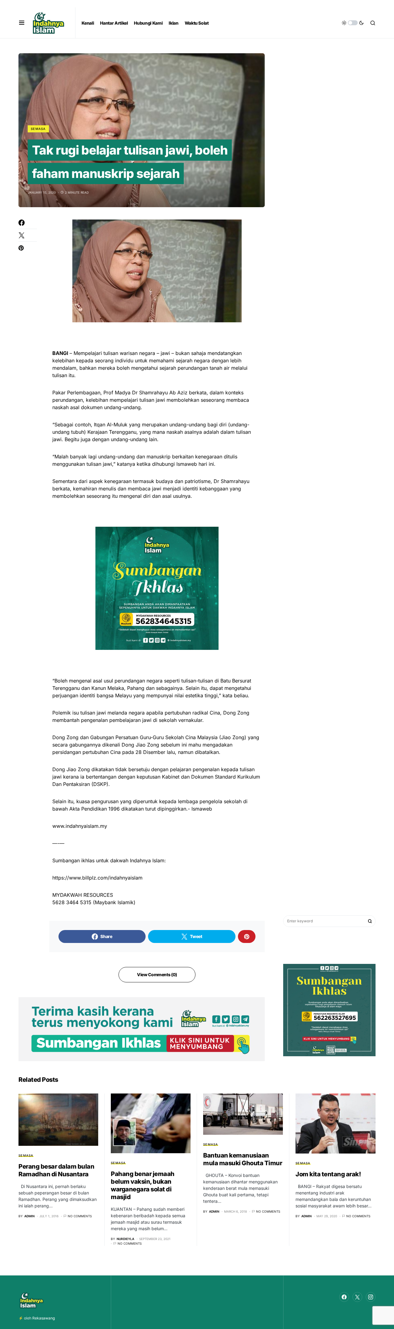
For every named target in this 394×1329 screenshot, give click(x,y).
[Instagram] (371, 1297)
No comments (80, 1216)
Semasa (38, 129)
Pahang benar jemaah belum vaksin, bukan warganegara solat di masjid (143, 1185)
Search (370, 921)
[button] (21, 22)
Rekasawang (43, 1318)
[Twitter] (357, 1297)
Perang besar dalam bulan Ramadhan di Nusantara (56, 1170)
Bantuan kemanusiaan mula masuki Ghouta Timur (242, 1159)
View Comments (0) (157, 974)
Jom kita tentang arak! (328, 1174)
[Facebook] (344, 1297)
